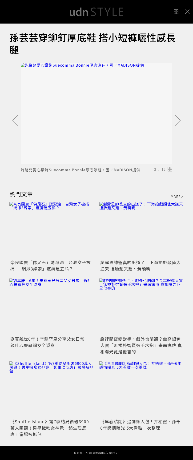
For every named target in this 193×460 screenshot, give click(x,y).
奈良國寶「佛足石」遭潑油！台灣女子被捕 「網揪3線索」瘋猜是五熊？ (50, 265)
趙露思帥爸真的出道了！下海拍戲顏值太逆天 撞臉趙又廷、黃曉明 (140, 265)
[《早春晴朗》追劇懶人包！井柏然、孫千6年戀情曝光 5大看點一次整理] (141, 389)
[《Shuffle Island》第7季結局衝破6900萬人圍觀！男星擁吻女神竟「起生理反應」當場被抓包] (51, 389)
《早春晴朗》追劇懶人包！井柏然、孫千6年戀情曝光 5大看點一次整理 (140, 424)
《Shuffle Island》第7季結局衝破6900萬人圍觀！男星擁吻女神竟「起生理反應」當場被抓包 (49, 427)
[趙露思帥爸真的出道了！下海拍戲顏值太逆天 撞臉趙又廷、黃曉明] (141, 230)
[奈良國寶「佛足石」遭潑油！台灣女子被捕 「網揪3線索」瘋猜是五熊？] (51, 230)
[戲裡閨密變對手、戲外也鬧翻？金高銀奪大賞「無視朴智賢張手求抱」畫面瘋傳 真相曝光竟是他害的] (141, 306)
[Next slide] (178, 120)
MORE (176, 196)
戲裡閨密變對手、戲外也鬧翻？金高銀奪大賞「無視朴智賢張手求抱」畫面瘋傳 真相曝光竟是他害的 (141, 345)
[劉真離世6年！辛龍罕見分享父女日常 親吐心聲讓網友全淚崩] (51, 306)
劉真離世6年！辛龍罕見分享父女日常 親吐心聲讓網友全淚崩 (49, 342)
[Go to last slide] (15, 120)
